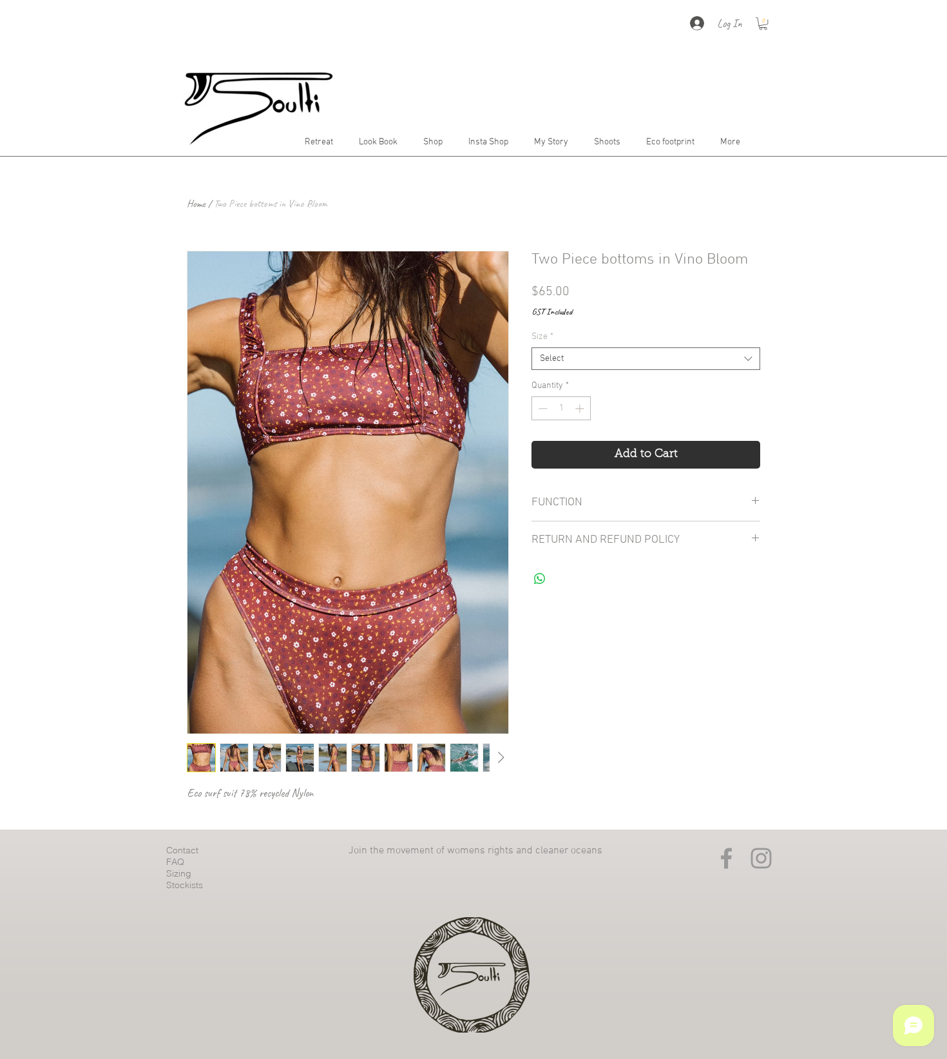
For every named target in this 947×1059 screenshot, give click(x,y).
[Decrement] (541, 408)
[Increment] (581, 408)
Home (196, 203)
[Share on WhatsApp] (540, 579)
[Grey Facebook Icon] (726, 858)
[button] (763, 23)
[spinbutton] (561, 408)
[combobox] (645, 358)
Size (542, 336)
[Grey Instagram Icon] (761, 858)
